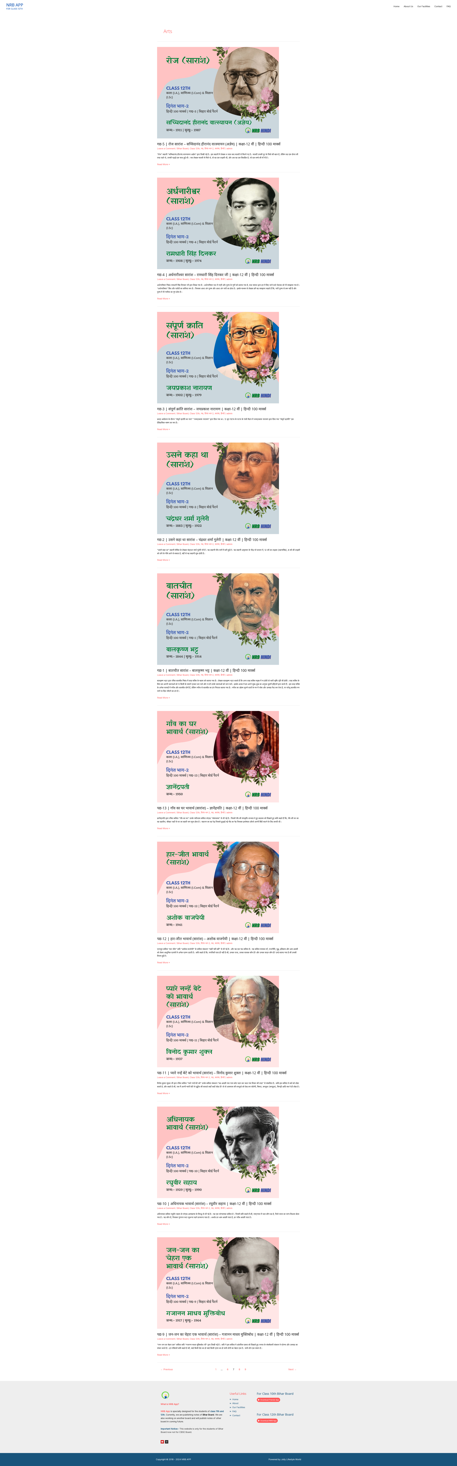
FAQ (449, 6)
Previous (167, 1369)
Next (292, 1369)
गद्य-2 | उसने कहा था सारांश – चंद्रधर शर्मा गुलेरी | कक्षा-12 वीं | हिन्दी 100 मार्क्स (212, 539)
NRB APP (14, 5)
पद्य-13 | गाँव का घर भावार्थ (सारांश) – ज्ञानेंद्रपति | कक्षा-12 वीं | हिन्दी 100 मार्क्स (212, 808)
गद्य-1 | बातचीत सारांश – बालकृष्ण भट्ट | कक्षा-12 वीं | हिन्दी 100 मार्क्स (206, 670)
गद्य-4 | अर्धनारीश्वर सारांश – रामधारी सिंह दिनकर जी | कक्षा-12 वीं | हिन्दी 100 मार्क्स (215, 274)
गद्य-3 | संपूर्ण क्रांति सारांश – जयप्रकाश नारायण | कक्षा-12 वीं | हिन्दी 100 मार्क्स (211, 408)
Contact (438, 6)
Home (396, 6)
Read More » (163, 164)
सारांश (217, 148)
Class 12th (195, 148)
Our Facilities (423, 6)
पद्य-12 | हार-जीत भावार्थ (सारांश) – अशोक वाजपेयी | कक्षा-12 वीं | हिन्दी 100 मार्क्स (215, 938)
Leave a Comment (166, 148)
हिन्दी (223, 148)
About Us (408, 6)
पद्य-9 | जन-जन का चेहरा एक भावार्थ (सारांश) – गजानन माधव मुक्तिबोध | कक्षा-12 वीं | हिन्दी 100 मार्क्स (228, 1334)
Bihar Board (183, 148)
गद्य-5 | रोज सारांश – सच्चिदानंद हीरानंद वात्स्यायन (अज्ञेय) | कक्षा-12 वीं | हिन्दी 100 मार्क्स (218, 144)
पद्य (212, 812)
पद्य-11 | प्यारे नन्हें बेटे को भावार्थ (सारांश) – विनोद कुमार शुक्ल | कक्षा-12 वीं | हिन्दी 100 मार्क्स (221, 1072)
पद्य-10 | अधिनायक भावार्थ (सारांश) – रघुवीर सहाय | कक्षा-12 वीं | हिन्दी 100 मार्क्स (214, 1203)
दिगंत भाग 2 (209, 148)
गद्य (202, 148)
